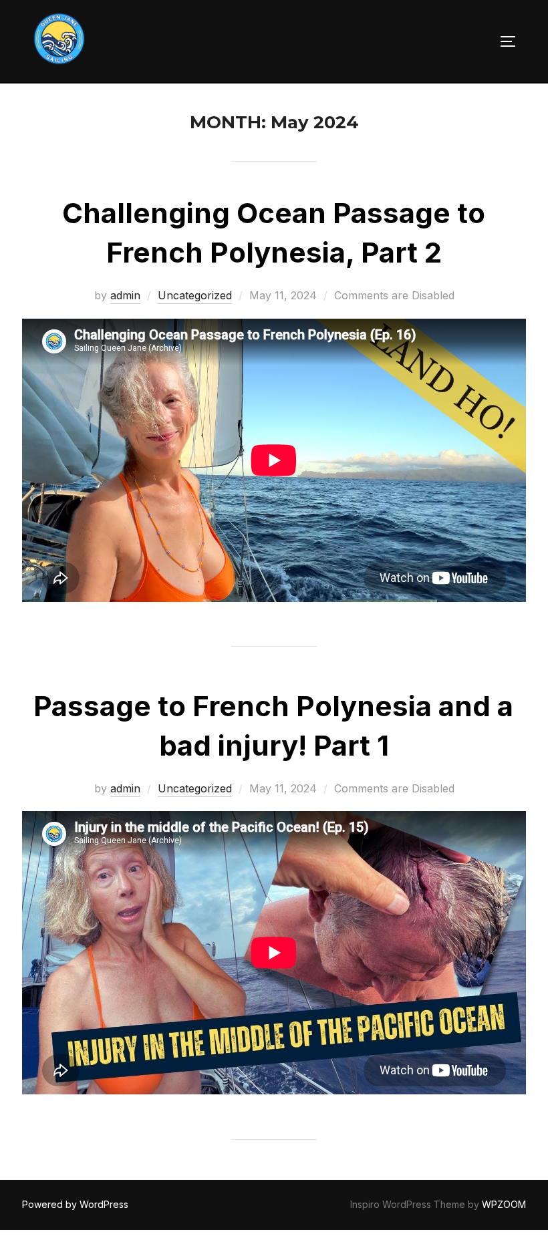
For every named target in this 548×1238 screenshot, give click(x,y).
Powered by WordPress (75, 1204)
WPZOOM (504, 1204)
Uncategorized (195, 295)
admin (125, 295)
